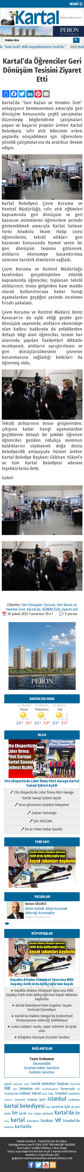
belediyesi (33, 1121)
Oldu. (51, 1093)
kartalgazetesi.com (20, 1144)
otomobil (20, 1099)
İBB (7, 1088)
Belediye (26, 1088)
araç (6, 1121)
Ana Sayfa (23, 1148)
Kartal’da (33, 609)
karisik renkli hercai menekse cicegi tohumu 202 (51, 1153)
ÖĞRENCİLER (51, 609)
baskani (9, 1127)
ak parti (75, 1107)
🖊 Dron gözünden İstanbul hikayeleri (42, 805)
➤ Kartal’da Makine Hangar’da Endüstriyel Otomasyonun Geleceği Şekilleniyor (42, 1018)
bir (15, 1113)
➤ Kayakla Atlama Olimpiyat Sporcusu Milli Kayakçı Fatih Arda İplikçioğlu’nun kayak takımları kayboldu (42, 994)
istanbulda (74, 1093)
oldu (30, 1113)
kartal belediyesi (24, 1105)
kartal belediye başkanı (50, 1083)
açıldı (27, 1084)
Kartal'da (57, 1107)
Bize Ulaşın (60, 1148)
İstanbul (61, 1093)
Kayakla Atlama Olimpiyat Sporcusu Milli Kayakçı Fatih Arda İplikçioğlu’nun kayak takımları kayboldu (41, 983)
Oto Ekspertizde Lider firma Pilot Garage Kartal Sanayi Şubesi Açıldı (41, 783)
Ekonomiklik (42, 1063)
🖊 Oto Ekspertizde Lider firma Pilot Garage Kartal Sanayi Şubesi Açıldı (42, 795)
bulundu (18, 1084)
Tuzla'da (75, 1084)
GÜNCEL (8, 1099)
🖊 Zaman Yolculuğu (41, 813)
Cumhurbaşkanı (50, 1089)
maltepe (32, 1100)
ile (77, 1113)
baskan (47, 1120)
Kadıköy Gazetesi (41, 1072)
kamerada (68, 1089)
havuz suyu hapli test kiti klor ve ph (29, 1151)
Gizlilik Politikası (42, 1148)
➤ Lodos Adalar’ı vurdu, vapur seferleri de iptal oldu (41, 1028)
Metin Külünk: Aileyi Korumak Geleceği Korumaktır (46, 910)
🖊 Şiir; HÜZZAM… (41, 821)
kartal (18, 1119)
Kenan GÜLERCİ (35, 904)
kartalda (23, 1126)
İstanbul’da (11, 1094)
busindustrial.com (40, 1158)
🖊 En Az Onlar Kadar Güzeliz (41, 829)
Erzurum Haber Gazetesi (41, 1068)
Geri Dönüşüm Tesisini (38, 604)
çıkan (7, 1113)
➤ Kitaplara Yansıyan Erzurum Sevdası (42, 1037)
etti (37, 1089)
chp (48, 1107)
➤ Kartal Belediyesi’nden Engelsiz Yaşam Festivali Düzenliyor (42, 1007)
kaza (44, 1093)
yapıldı (8, 1084)
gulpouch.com (20, 1158)
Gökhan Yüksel (30, 1093)
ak (78, 1089)
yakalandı (47, 1113)
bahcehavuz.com (62, 1158)
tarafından (74, 1099)
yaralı (22, 1113)
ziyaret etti (69, 609)
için (67, 1106)
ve (58, 1120)
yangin (37, 1113)
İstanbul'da (71, 1120)
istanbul (56, 1099)
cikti (15, 1089)
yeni (42, 1099)
